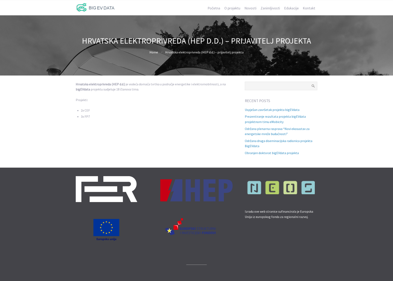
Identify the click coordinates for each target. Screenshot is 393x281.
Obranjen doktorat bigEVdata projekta (272, 153)
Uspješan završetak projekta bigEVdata (272, 110)
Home (153, 52)
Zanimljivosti (270, 8)
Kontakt (309, 8)
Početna (214, 8)
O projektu (232, 8)
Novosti (250, 8)
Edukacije (291, 8)
